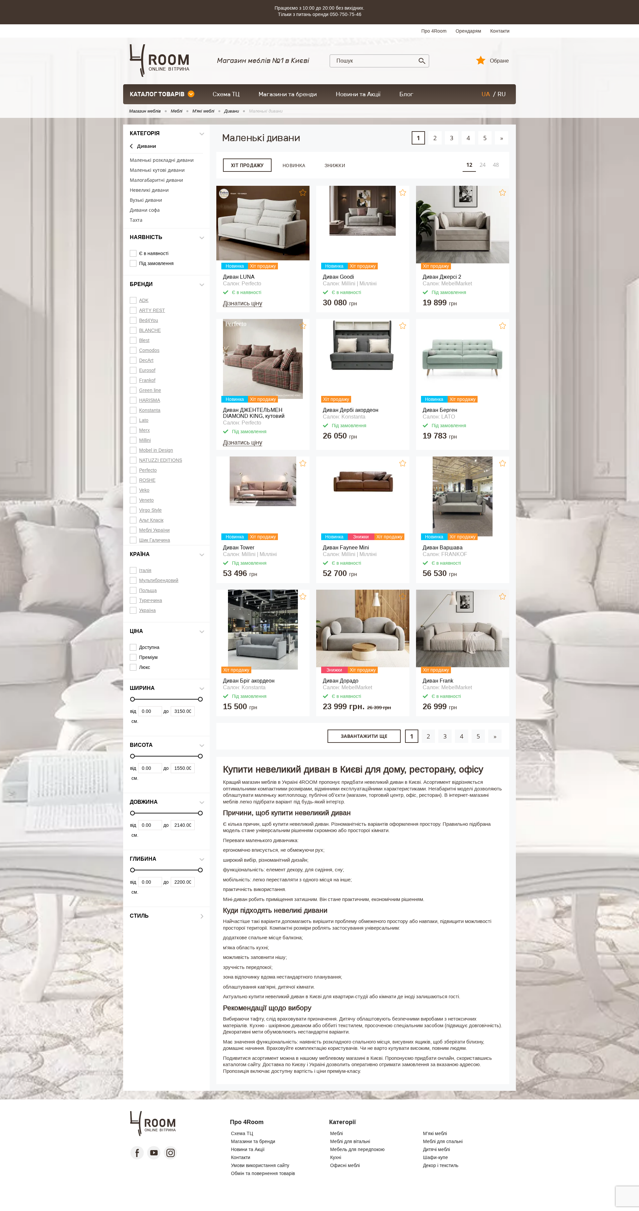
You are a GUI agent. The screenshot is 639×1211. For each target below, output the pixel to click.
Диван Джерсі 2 (442, 277)
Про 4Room (434, 31)
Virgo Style (150, 510)
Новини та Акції (358, 94)
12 (469, 164)
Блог (406, 94)
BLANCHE (150, 330)
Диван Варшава (443, 547)
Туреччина (150, 600)
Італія (145, 570)
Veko (144, 490)
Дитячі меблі (436, 1149)
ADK (143, 300)
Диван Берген (440, 410)
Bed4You (148, 320)
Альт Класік (151, 520)
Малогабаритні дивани (156, 180)
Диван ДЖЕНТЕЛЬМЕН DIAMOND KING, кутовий (254, 413)
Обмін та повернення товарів (263, 1173)
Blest (144, 340)
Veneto (146, 500)
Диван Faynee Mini (346, 547)
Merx (144, 430)
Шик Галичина (154, 540)
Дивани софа (145, 210)
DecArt (146, 360)
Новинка (294, 165)
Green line (150, 390)
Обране (499, 61)
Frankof (147, 380)
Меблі (336, 1133)
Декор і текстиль (440, 1165)
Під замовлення (156, 263)
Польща (148, 590)
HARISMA (149, 400)
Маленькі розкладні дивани (162, 160)
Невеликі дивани (149, 190)
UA (486, 94)
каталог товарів (157, 94)
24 (483, 164)
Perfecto (148, 470)
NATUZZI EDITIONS (160, 460)
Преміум (148, 657)
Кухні (335, 1157)
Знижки (334, 165)
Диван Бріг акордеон (249, 681)
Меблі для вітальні (350, 1141)
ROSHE (147, 480)
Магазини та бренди (288, 94)
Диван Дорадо (340, 681)
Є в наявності (153, 253)
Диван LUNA (239, 277)
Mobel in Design (156, 450)
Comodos (149, 350)
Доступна (149, 647)
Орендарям (468, 31)
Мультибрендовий (158, 580)
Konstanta (149, 410)
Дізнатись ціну (242, 303)
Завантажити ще (364, 736)
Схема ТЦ (226, 94)
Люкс (144, 667)
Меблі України (154, 530)
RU (502, 94)
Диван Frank (438, 681)
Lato (143, 420)
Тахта (136, 220)
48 (496, 164)
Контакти (500, 31)
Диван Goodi (338, 277)
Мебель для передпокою (357, 1149)
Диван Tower (238, 547)
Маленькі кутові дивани (157, 170)
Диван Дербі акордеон (350, 410)
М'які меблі (435, 1133)
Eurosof (147, 370)
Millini (145, 440)
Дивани (146, 146)
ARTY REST (152, 310)
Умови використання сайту (260, 1165)
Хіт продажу (247, 165)
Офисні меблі (345, 1165)
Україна (147, 610)
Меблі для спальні (443, 1141)
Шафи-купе (435, 1157)
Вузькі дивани (146, 200)
